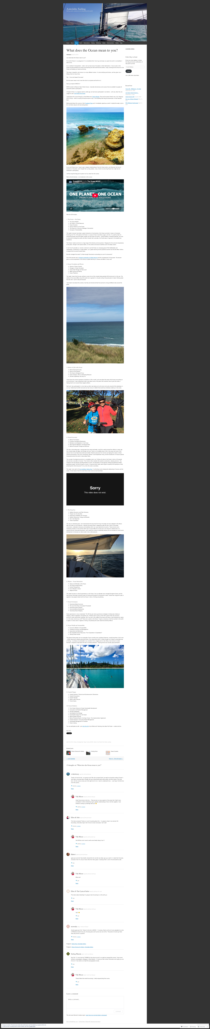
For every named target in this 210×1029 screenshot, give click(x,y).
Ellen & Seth (75, 817)
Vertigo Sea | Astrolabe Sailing (79, 944)
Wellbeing (98, 43)
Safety (117, 43)
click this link (85, 726)
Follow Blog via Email (131, 57)
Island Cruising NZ (130, 96)
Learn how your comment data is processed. (96, 1015)
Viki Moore (68, 54)
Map (121, 43)
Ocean (95, 742)
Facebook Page (89, 103)
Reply (72, 788)
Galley (103, 43)
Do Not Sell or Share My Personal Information (89, 1021)
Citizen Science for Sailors (77, 751)
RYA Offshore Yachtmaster (132, 103)
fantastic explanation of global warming (88, 257)
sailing (109, 742)
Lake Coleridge (70, 758)
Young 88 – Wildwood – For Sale (133, 89)
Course (88, 742)
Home (67, 43)
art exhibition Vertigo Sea (86, 469)
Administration (110, 43)
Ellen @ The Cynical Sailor (80, 891)
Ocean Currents (114, 751)
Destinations (87, 43)
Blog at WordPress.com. (72, 1021)
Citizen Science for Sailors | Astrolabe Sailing (82, 947)
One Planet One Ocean (79, 93)
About (72, 43)
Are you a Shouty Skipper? (132, 99)
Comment (118, 1011)
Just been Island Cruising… (132, 93)
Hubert (73, 854)
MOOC (91, 742)
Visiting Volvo (94, 751)
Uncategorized (80, 742)
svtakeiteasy (75, 774)
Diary (76, 43)
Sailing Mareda (95, 96)
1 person (79, 786)
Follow (128, 71)
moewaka (74, 926)
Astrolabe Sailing (130, 49)
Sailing (92, 43)
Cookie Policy (32, 1026)
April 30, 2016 (75, 54)
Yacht (80, 43)
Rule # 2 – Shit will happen (116, 758)
